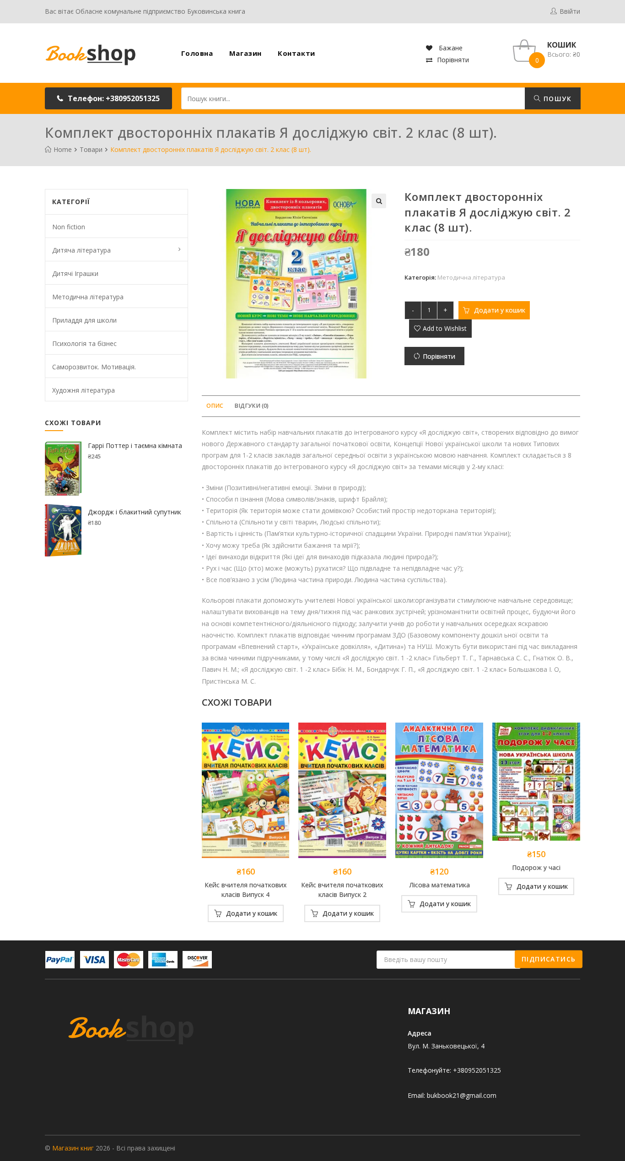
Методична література (471, 277)
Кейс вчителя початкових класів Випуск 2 (342, 889)
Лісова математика (439, 884)
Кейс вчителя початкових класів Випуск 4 (246, 889)
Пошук (556, 98)
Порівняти (453, 59)
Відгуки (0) (251, 406)
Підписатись (549, 959)
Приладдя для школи (84, 320)
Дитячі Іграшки (75, 273)
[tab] (215, 406)
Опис (214, 406)
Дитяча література (81, 250)
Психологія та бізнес (84, 343)
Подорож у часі (536, 867)
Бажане (450, 47)
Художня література (83, 390)
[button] (108, 98)
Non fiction (68, 226)
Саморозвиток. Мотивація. (94, 366)
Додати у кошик (499, 310)
